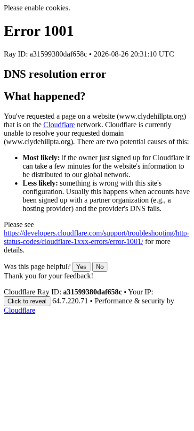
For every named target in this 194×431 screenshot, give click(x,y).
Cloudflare (59, 125)
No (100, 266)
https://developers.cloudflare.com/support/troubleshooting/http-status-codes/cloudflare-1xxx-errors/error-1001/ (96, 237)
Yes (81, 266)
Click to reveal (27, 301)
